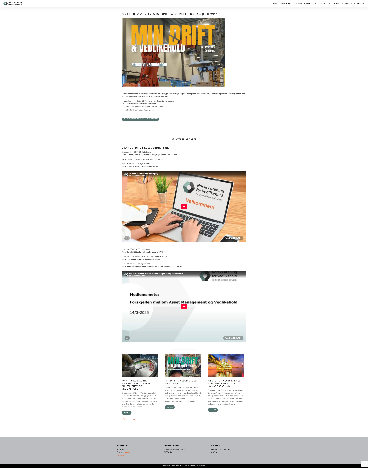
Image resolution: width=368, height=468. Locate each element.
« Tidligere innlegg (128, 419)
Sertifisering (318, 3)
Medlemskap (286, 3)
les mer (127, 412)
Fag (328, 3)
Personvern (121, 455)
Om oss (347, 3)
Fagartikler (338, 3)
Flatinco (202, 465)
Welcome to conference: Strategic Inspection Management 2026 (224, 384)
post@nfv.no (127, 452)
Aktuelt (276, 3)
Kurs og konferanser (302, 3)
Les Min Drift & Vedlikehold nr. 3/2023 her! (140, 119)
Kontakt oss (359, 3)
